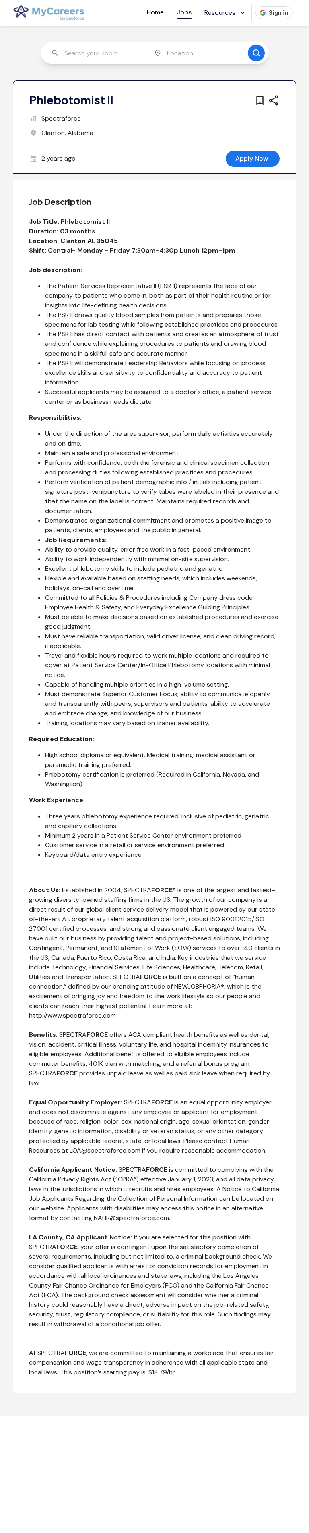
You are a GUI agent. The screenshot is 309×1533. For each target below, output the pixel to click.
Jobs (184, 12)
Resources (219, 12)
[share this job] (274, 100)
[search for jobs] (256, 53)
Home (155, 12)
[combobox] (94, 53)
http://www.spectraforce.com (72, 1015)
